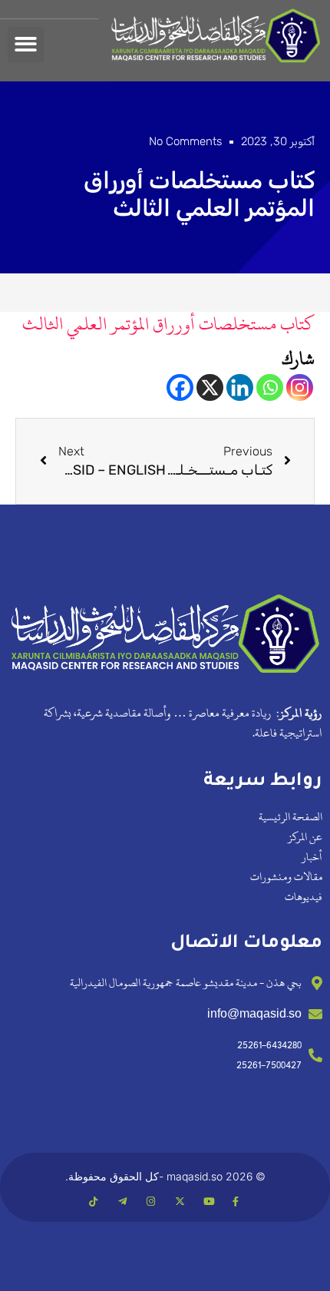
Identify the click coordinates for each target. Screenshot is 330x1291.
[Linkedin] (239, 387)
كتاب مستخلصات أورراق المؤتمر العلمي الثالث (168, 324)
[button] (26, 45)
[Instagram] (299, 387)
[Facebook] (180, 387)
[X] (209, 387)
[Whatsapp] (269, 387)
